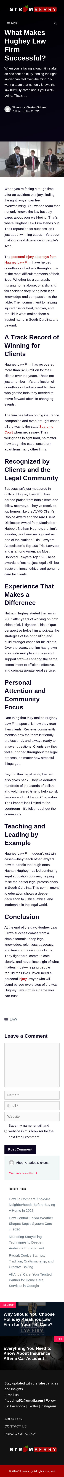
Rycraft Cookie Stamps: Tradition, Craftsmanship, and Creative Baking (31, 1261)
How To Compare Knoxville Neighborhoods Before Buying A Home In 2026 (32, 1204)
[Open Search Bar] (55, 23)
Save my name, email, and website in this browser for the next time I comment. (31, 1131)
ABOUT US (13, 1419)
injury (23, 979)
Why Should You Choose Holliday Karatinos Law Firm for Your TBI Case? (29, 1319)
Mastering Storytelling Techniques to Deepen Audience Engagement (26, 1242)
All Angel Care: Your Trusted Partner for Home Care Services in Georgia (30, 1280)
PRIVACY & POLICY (20, 1434)
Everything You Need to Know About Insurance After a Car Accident (28, 1353)
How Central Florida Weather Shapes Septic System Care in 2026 (31, 1223)
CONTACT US (15, 1426)
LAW (13, 1019)
